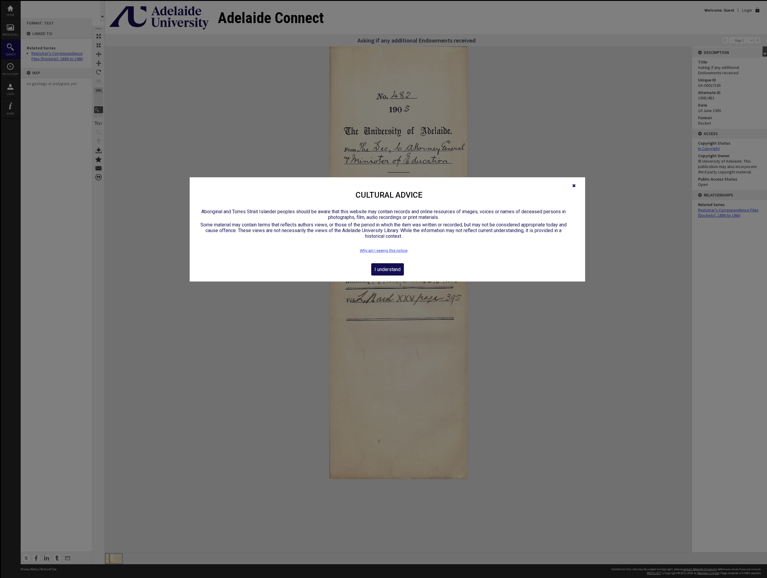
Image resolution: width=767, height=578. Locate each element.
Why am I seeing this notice (383, 250)
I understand (388, 269)
